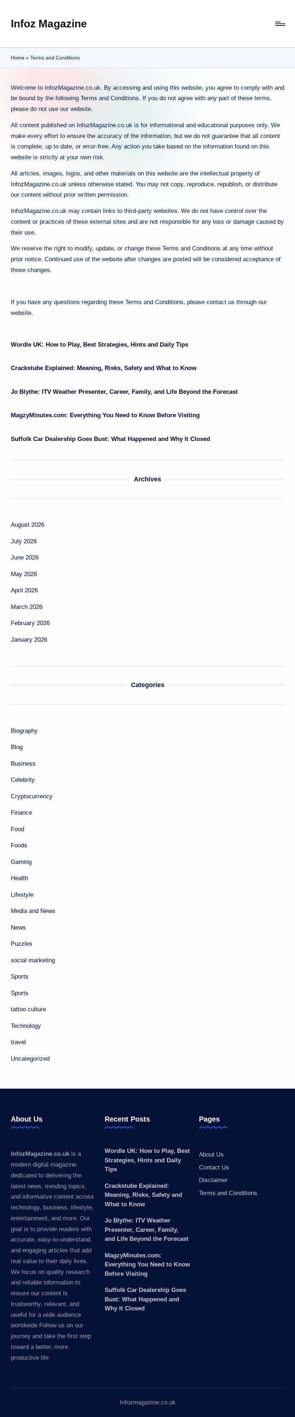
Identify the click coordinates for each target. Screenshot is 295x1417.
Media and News (33, 911)
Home (17, 58)
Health (19, 878)
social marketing (33, 960)
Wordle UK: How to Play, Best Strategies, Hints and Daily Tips (99, 344)
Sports (19, 976)
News (18, 927)
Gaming (21, 862)
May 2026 (24, 574)
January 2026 (29, 639)
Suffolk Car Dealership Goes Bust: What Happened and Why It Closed (110, 439)
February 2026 (30, 623)
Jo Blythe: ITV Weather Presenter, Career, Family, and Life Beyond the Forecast (124, 391)
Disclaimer (213, 1180)
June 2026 (24, 557)
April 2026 (24, 590)
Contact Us (214, 1167)
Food (17, 829)
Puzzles (21, 943)
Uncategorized (30, 1058)
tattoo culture (28, 1009)
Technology (26, 1025)
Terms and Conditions (228, 1193)
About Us (211, 1154)
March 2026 (26, 606)
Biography (24, 730)
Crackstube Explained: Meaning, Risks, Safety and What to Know (103, 368)
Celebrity (23, 779)
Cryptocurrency (32, 796)
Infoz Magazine (49, 24)
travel (18, 1042)
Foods (19, 845)
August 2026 (27, 524)
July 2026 (24, 541)
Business (23, 763)
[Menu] (279, 23)
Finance (21, 812)
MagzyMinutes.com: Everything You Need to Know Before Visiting (105, 415)
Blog (17, 747)
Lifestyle (22, 894)
